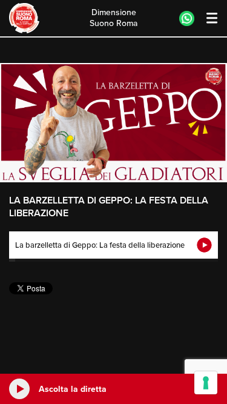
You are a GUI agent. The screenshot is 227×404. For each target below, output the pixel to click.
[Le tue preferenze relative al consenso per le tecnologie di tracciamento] (205, 382)
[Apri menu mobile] (206, 18)
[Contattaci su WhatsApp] (186, 18)
